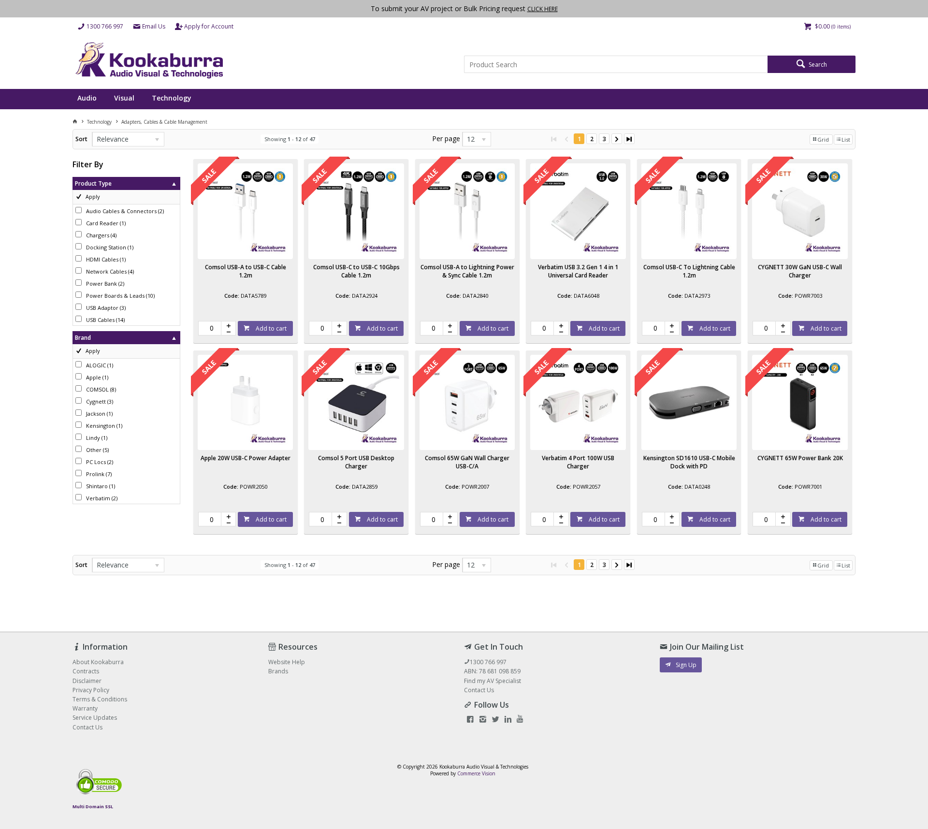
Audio (87, 97)
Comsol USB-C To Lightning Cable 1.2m (689, 271)
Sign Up (686, 665)
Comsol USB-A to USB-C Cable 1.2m (245, 271)
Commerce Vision (476, 773)
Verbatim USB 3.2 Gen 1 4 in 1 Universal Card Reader (578, 271)
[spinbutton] (210, 328)
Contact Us (479, 690)
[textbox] (616, 64)
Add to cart (270, 328)
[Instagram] (483, 720)
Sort (81, 139)
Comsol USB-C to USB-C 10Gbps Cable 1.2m (356, 271)
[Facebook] (470, 720)
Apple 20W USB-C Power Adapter (245, 458)
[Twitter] (495, 720)
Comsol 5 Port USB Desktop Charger (356, 462)
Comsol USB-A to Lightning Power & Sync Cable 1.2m (467, 271)
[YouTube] (520, 720)
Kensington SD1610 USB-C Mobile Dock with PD (689, 462)
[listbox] (128, 139)
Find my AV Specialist (492, 681)
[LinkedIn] (508, 720)
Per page (446, 138)
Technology (171, 97)
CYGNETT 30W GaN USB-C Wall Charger (800, 271)
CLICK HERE (542, 9)
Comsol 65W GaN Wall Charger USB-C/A (467, 462)
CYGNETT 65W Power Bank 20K (800, 458)
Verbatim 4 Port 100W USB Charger (578, 462)
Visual (124, 97)
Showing (289, 139)
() (125, 211)
